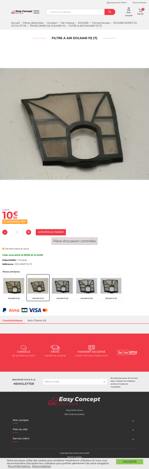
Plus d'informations (19, 466)
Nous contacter (139, 2)
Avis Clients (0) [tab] (37, 320)
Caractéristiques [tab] (12, 320)
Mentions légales (74, 457)
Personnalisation (41, 466)
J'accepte (130, 461)
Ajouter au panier (51, 232)
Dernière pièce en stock (16, 248)
